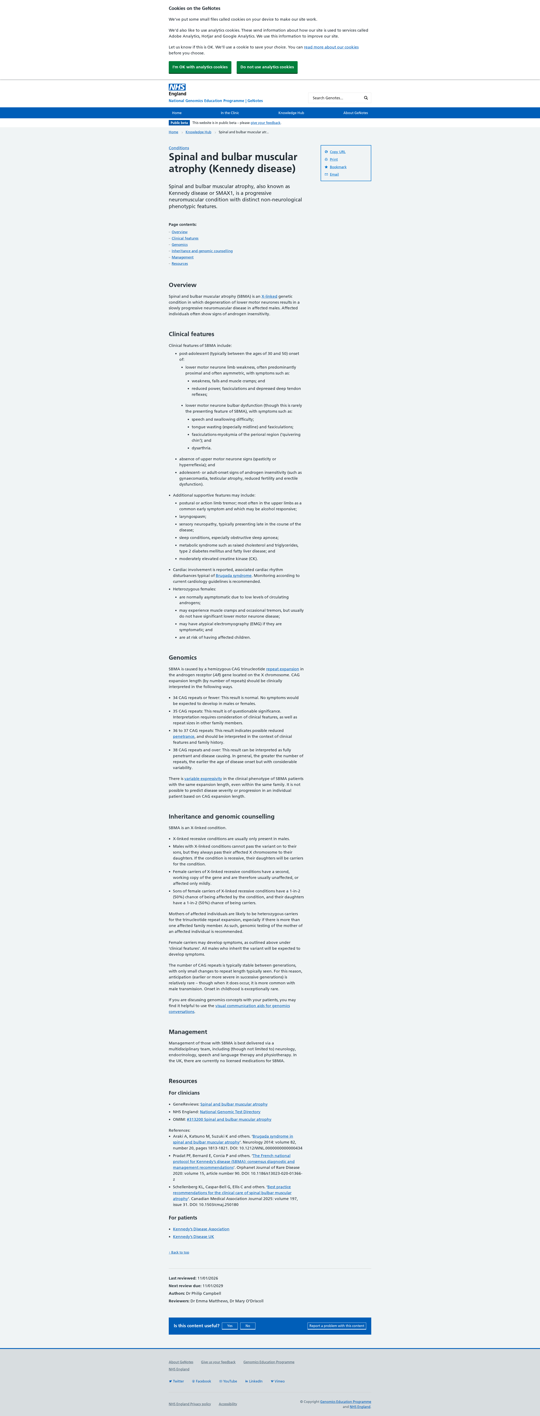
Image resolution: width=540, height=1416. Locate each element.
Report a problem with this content (336, 1326)
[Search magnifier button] (366, 98)
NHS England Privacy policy (190, 1404)
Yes (229, 1326)
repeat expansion (282, 669)
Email (334, 174)
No (248, 1326)
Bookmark (338, 167)
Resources (180, 263)
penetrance (183, 736)
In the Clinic (230, 113)
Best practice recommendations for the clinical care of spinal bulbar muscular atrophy (232, 1192)
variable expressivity (203, 778)
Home (177, 113)
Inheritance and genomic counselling (202, 251)
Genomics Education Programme (268, 1362)
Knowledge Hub (291, 113)
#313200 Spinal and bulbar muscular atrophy (229, 1119)
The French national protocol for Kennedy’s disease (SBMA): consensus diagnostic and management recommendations (234, 1161)
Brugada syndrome (234, 575)
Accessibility (228, 1404)
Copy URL (338, 152)
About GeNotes (355, 113)
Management (183, 257)
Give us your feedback (218, 1362)
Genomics (180, 245)
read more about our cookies (331, 47)
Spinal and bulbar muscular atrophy (234, 1104)
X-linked (269, 296)
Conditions (179, 148)
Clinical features (185, 238)
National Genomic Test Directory (230, 1111)
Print (334, 159)
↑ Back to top (179, 1252)
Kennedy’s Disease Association (201, 1229)
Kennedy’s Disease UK (193, 1236)
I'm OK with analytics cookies (200, 67)
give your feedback (266, 123)
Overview (180, 232)
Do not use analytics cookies (267, 67)
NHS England (179, 1369)
